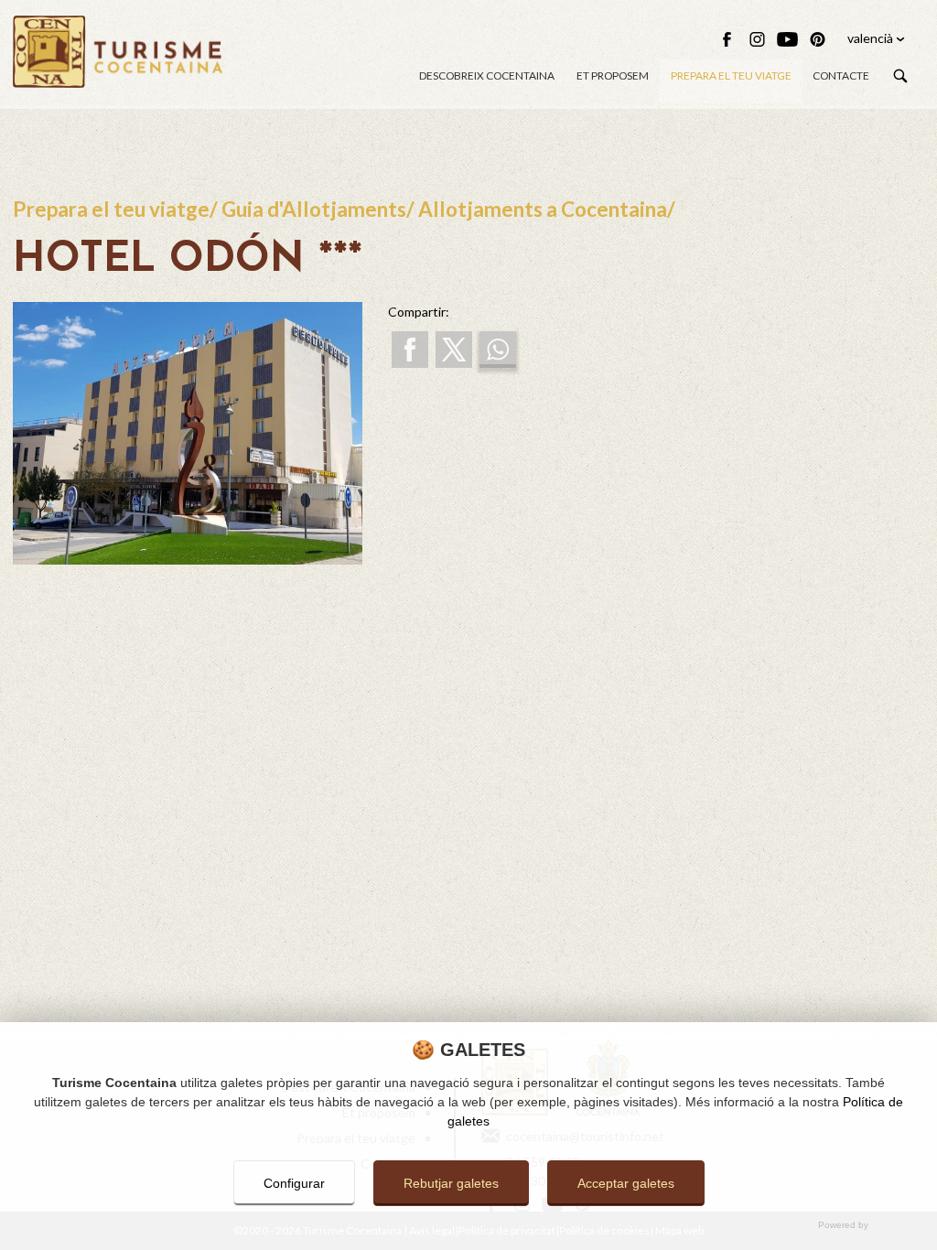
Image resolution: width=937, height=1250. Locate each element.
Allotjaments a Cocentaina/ (546, 209)
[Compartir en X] (454, 349)
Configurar (294, 1183)
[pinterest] (817, 39)
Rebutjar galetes (451, 1183)
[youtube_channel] (787, 39)
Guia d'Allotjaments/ (319, 209)
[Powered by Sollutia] (468, 1226)
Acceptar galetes (625, 1183)
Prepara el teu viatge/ (117, 209)
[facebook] (727, 39)
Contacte (841, 75)
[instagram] (757, 39)
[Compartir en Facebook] (410, 349)
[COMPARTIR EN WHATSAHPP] (497, 349)
